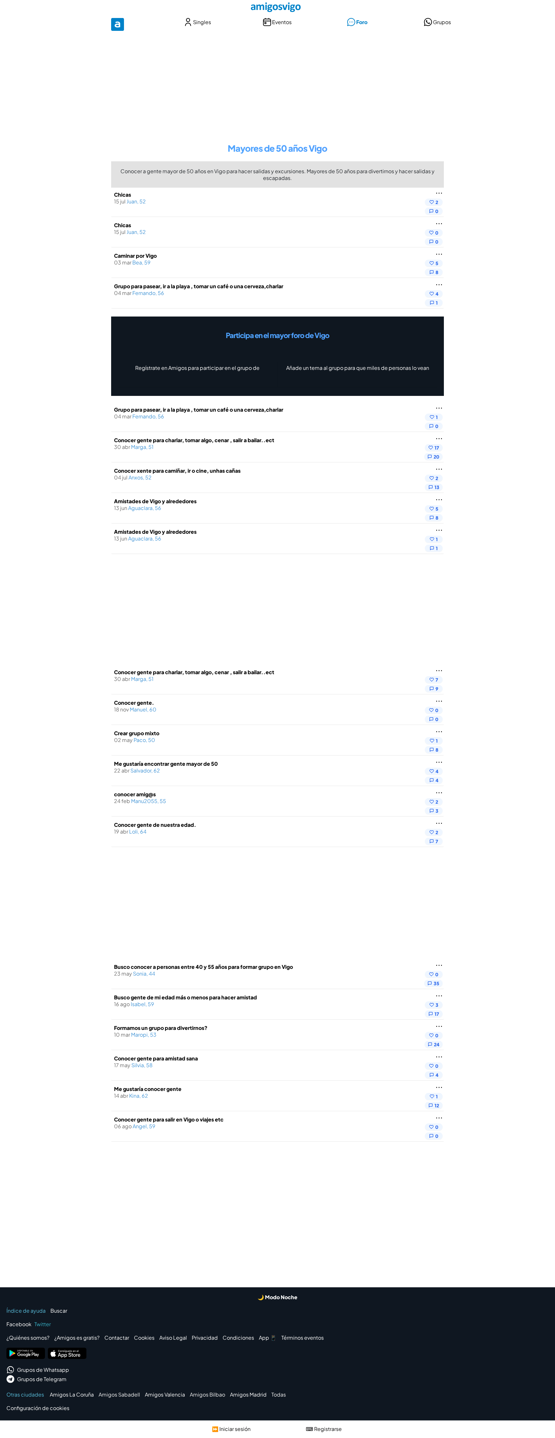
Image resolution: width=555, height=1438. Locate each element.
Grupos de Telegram (41, 1379)
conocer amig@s (135, 794)
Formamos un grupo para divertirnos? (160, 1027)
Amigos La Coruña (72, 1394)
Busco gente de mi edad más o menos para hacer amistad (185, 997)
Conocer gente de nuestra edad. (155, 824)
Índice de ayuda (26, 1310)
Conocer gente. (134, 702)
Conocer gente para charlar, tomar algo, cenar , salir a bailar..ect (194, 440)
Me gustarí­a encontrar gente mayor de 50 (166, 763)
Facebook (18, 1324)
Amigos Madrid (248, 1394)
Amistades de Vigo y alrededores (155, 501)
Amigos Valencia (165, 1394)
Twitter (42, 1324)
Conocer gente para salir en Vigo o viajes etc (169, 1119)
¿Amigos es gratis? (77, 1337)
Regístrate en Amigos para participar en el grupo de (197, 367)
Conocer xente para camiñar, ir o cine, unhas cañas (177, 470)
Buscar (58, 1310)
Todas (278, 1394)
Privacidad (205, 1337)
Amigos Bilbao (207, 1394)
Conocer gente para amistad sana (156, 1058)
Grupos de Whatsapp (43, 1369)
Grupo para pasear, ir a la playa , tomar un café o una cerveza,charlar (198, 286)
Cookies (144, 1337)
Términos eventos (302, 1337)
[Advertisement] (277, 83)
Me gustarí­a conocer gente (147, 1088)
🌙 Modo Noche (277, 1297)
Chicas (122, 194)
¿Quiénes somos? (27, 1337)
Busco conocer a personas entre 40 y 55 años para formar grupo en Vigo (203, 966)
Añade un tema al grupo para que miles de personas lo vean (357, 367)
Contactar (116, 1337)
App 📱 (268, 1337)
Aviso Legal (173, 1337)
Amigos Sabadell (119, 1394)
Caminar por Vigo (135, 255)
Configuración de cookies (37, 1408)
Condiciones (238, 1337)
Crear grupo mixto (136, 733)
